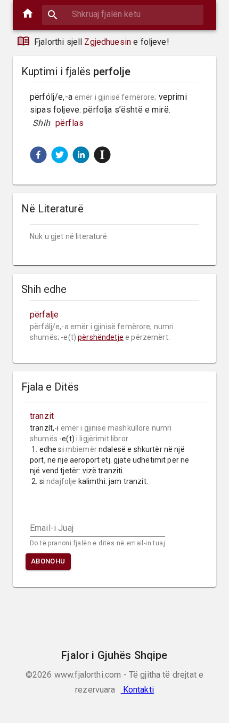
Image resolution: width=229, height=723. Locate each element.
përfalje (44, 314)
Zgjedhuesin (107, 42)
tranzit (42, 416)
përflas (69, 123)
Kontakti (137, 690)
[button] (38, 154)
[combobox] (122, 14)
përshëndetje (101, 337)
